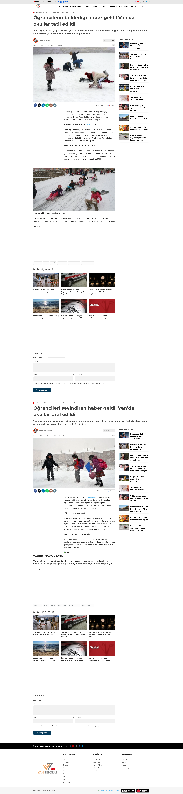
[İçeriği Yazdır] (55, 105)
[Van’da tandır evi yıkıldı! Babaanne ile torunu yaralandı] (102, 306)
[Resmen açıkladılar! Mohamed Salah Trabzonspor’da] (124, 47)
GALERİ (39, 2)
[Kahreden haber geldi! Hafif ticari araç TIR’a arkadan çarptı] (124, 120)
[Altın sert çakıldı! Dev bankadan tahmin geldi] (124, 131)
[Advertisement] (22, 68)
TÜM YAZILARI (109, 40)
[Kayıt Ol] (143, 6)
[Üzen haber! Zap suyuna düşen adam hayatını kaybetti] (124, 139)
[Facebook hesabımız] (129, 2)
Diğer (132, 6)
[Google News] (109, 105)
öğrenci (38, 263)
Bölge (65, 6)
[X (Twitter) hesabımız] (132, 2)
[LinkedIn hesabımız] (143, 2)
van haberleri (88, 263)
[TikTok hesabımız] (140, 2)
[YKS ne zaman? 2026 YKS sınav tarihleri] (124, 101)
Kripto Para (96, 762)
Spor (88, 6)
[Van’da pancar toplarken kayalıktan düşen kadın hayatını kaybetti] (74, 280)
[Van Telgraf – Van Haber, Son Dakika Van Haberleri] (37, 8)
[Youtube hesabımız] (138, 2)
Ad (35, 375)
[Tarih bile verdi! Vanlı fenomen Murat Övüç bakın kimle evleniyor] (124, 80)
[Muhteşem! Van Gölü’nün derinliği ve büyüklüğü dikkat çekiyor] (46, 306)
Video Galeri (67, 783)
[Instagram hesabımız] (135, 2)
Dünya (119, 6)
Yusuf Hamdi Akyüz (45, 40)
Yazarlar (124, 771)
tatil (53, 263)
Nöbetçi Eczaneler (98, 768)
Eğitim (125, 6)
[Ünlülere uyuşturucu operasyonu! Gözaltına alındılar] (124, 109)
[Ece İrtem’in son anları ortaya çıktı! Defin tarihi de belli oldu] (124, 69)
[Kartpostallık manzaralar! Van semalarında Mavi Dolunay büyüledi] (102, 280)
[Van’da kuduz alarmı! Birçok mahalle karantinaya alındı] (46, 280)
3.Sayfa (73, 6)
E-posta (79, 375)
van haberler (74, 263)
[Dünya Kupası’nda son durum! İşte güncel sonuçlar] (124, 90)
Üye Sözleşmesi (127, 768)
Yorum (36, 361)
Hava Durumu (97, 759)
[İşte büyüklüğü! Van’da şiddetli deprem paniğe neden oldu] (74, 306)
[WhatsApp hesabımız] (149, 2)
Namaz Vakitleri (97, 765)
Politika (111, 6)
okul (46, 263)
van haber (62, 263)
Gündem (80, 6)
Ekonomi (95, 6)
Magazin (103, 6)
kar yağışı (92, 497)
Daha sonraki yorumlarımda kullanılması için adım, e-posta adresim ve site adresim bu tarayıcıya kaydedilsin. (69, 383)
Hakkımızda (125, 759)
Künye (124, 765)
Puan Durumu (97, 771)
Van (60, 6)
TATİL (88, 125)
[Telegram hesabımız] (146, 2)
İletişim (124, 762)
